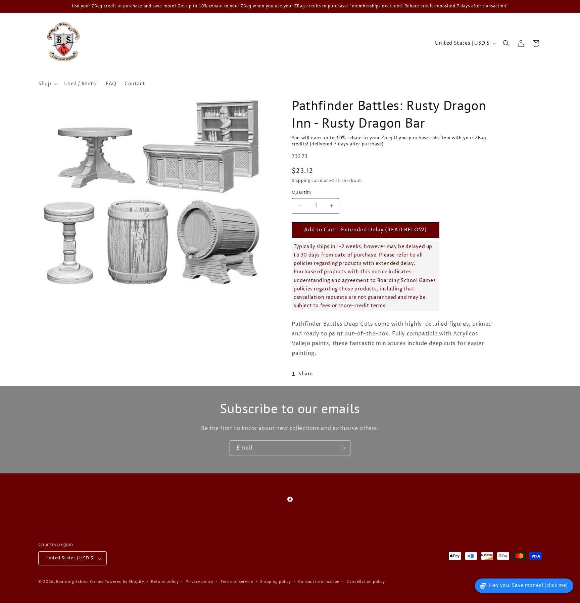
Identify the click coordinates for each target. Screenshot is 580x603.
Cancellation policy (366, 582)
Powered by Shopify (124, 582)
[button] (47, 84)
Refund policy (165, 582)
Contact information (319, 582)
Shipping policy (275, 582)
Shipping (301, 181)
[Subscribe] (342, 448)
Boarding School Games (79, 582)
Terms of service (237, 582)
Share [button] (305, 374)
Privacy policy (199, 582)
